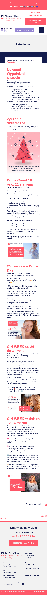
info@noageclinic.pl (32, 568)
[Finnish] (27, 7)
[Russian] (32, 7)
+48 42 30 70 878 (35, 16)
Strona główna (12, 60)
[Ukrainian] (37, 7)
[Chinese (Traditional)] (23, 7)
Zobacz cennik (33, 504)
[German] (30, 7)
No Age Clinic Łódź (26, 60)
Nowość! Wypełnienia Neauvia (17, 74)
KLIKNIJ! (33, 468)
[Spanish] (34, 7)
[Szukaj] (36, 3)
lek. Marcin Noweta (31, 308)
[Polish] (21, 7)
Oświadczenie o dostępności (9, 576)
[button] (41, 30)
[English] (25, 7)
